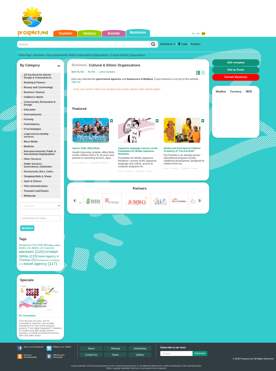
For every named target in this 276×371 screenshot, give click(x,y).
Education (29, 109)
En (203, 33)
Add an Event (235, 69)
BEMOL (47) (38, 248)
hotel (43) (49, 248)
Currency (235, 91)
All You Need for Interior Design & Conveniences (38, 76)
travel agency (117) (40, 264)
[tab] (40, 76)
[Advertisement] (131, 15)
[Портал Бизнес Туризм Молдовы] (33, 21)
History (89, 33)
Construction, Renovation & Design (40, 103)
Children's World (33, 97)
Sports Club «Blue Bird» (86, 148)
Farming (28, 119)
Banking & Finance (34, 82)
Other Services (32, 159)
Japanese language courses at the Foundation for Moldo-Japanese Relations (138, 151)
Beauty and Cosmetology (38, 87)
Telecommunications (36, 186)
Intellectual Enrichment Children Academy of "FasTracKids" (182, 150)
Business (138, 32)
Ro (198, 33)
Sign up (75, 82)
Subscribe (199, 353)
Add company (235, 62)
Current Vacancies (235, 76)
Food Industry (32, 124)
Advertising (140, 348)
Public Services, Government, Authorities (38, 165)
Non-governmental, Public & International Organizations (77, 55)
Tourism (65, 33)
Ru (193, 33)
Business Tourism (34, 92)
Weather (221, 91)
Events (114, 33)
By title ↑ (81, 71)
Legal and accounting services (36, 135)
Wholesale (30, 195)
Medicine (29, 146)
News (115, 354)
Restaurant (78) (27, 245)
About (91, 348)
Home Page (25, 55)
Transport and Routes (36, 191)
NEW (249, 91)
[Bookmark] (111, 121)
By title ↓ (92, 71)
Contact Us (91, 354)
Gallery (140, 354)
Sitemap (115, 348)
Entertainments (33, 114)
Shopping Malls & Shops (38, 176)
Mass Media (31, 141)
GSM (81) (42, 245)
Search (27, 228)
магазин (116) (31, 251)
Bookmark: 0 (167, 44)
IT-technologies (32, 129)
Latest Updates (107, 71)
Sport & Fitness (33, 181)
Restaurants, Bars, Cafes (38, 171)
